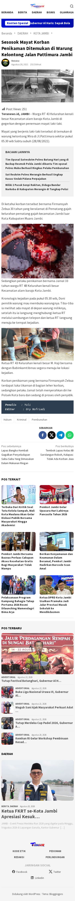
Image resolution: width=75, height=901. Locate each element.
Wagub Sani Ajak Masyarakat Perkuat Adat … (44, 709)
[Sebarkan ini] (43, 435)
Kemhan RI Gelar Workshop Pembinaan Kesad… (41, 740)
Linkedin (39, 878)
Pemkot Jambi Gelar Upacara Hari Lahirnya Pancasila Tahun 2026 (54, 510)
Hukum (8, 419)
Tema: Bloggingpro (52, 894)
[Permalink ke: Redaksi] (5, 62)
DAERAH (14, 806)
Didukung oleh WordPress (26, 894)
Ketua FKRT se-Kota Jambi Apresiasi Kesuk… (29, 814)
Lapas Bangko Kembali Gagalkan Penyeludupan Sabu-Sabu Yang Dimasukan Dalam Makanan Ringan (17, 454)
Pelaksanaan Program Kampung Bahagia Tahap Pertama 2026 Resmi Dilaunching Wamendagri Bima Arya (17, 605)
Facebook (21, 872)
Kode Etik (19, 851)
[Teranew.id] (37, 5)
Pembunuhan (39, 419)
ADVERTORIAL (8, 677)
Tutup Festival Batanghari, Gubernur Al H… (31, 681)
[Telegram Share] (61, 435)
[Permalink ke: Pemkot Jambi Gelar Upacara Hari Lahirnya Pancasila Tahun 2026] (57, 494)
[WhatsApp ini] (70, 435)
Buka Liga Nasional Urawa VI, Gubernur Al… (41, 693)
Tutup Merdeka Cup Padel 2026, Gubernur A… (44, 724)
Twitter (57, 872)
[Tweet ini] (52, 435)
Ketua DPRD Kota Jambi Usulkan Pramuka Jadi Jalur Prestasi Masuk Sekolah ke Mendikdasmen (55, 605)
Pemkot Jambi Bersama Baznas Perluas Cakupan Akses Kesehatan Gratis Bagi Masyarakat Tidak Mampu (17, 561)
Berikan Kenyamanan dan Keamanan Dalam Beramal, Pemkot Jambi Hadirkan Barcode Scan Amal (56, 561)
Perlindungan (55, 857)
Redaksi (19, 857)
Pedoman (55, 851)
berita (5, 806)
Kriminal (21, 419)
